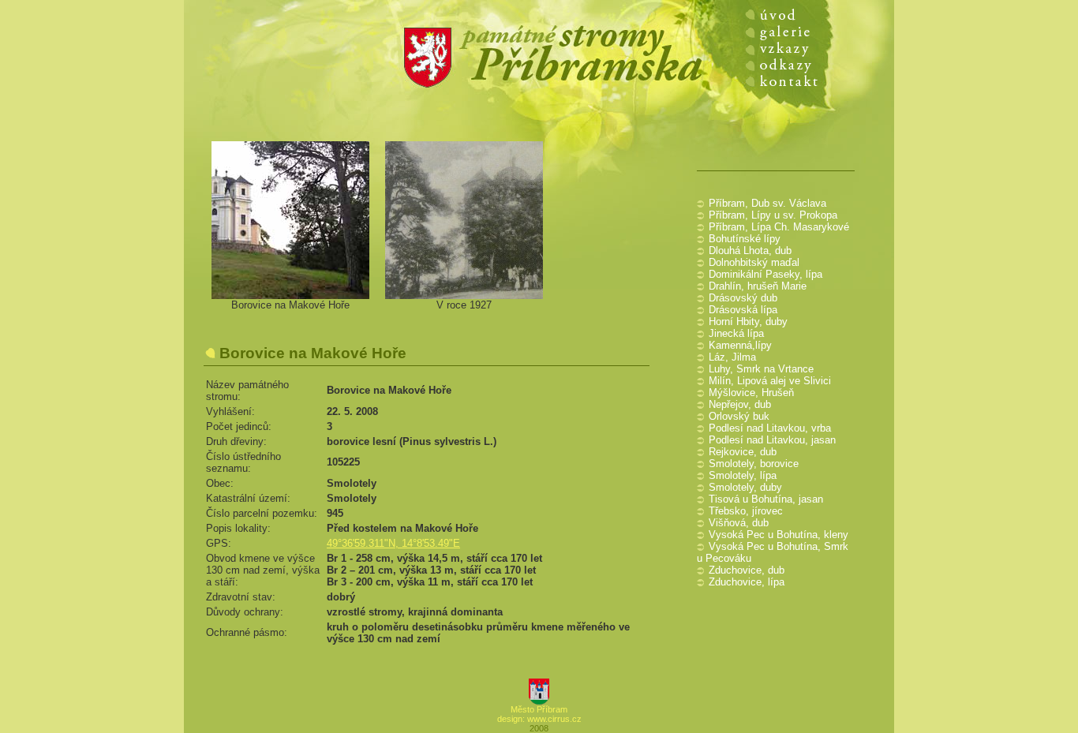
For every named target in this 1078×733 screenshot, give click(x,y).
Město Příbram (539, 709)
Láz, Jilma (732, 357)
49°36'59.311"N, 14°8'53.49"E (393, 543)
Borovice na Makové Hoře (290, 305)
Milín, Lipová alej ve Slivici (770, 381)
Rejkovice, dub (743, 452)
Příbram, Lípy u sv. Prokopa (773, 215)
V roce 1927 (464, 305)
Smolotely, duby (745, 487)
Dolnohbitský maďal (754, 262)
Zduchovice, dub (746, 570)
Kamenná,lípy (740, 345)
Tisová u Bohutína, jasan (766, 499)
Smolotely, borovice (754, 463)
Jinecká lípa (736, 333)
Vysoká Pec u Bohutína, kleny (778, 534)
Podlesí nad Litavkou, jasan (772, 440)
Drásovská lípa (743, 310)
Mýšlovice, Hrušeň (751, 392)
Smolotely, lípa (743, 475)
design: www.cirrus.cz (539, 719)
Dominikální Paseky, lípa (765, 274)
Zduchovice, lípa (746, 582)
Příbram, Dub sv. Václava (767, 203)
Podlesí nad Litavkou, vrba (770, 428)
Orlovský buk (739, 416)
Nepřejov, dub (740, 404)
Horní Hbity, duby (748, 321)
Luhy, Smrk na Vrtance (761, 369)
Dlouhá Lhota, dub (750, 250)
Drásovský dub (743, 298)
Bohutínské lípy (744, 239)
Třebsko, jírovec (746, 511)
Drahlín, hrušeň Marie (758, 286)
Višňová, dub (739, 523)
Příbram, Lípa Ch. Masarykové (779, 227)
